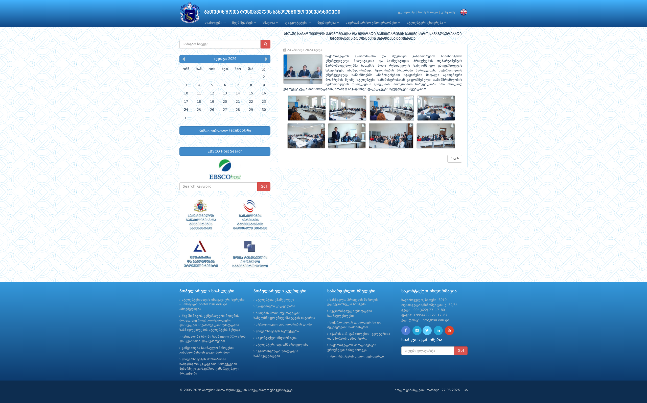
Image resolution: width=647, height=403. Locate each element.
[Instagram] (417, 330)
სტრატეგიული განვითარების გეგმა (284, 324)
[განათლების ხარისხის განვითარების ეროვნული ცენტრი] (249, 214)
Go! (264, 186)
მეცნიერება (327, 22)
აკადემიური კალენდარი (275, 306)
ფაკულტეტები (297, 22)
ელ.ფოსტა (406, 12)
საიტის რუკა (428, 12)
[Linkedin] (438, 330)
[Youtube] (449, 330)
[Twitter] (427, 330)
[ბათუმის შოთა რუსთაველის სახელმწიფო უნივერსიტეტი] (190, 13)
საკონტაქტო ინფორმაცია (276, 338)
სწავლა (269, 22)
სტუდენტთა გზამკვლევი (275, 299)
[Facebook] (405, 330)
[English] (462, 12)
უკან (455, 158)
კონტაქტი (448, 12)
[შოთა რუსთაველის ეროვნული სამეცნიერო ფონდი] (249, 254)
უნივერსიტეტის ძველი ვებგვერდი (357, 356)
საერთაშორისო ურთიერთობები (372, 22)
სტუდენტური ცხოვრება (425, 22)
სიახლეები (214, 22)
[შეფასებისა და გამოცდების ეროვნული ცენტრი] (200, 254)
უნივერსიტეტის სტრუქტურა (277, 331)
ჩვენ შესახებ (243, 22)
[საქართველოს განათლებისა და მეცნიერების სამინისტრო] (200, 214)
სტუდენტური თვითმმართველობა (282, 344)
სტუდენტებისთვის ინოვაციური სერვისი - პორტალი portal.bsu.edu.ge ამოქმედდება (212, 304)
